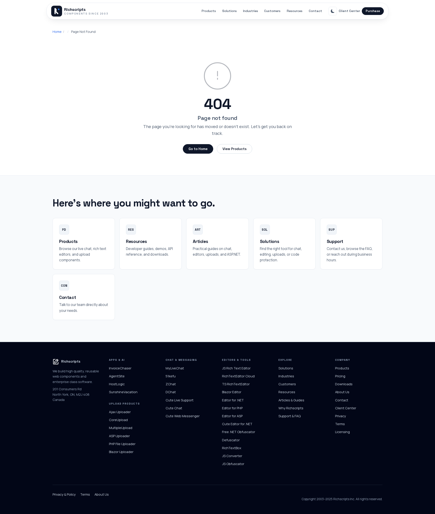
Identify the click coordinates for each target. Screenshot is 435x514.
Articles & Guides (291, 400)
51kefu (171, 376)
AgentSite (117, 376)
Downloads (344, 384)
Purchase (373, 11)
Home (57, 31)
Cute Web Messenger (183, 416)
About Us (342, 392)
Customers (272, 11)
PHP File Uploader (122, 443)
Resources (294, 11)
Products (209, 11)
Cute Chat (174, 408)
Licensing (342, 431)
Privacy (340, 416)
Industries (250, 11)
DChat (171, 392)
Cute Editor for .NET (237, 424)
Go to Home (198, 149)
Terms (340, 424)
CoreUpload (118, 419)
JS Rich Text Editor (236, 368)
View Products (234, 149)
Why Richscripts (290, 408)
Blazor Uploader (121, 451)
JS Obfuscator (233, 463)
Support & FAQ (289, 416)
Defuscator (231, 440)
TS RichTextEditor (236, 384)
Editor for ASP (232, 416)
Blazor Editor (231, 392)
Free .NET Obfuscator (238, 431)
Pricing (340, 376)
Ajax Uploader (120, 412)
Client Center (349, 11)
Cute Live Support (179, 400)
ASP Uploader (119, 436)
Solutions (229, 11)
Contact (315, 11)
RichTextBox (231, 448)
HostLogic (117, 384)
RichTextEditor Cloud (238, 376)
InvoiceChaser (120, 368)
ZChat (171, 384)
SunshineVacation (123, 392)
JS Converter (232, 455)
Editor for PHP (232, 408)
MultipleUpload (120, 427)
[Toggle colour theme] (333, 11)
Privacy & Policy (64, 494)
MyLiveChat (175, 368)
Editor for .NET (233, 400)
